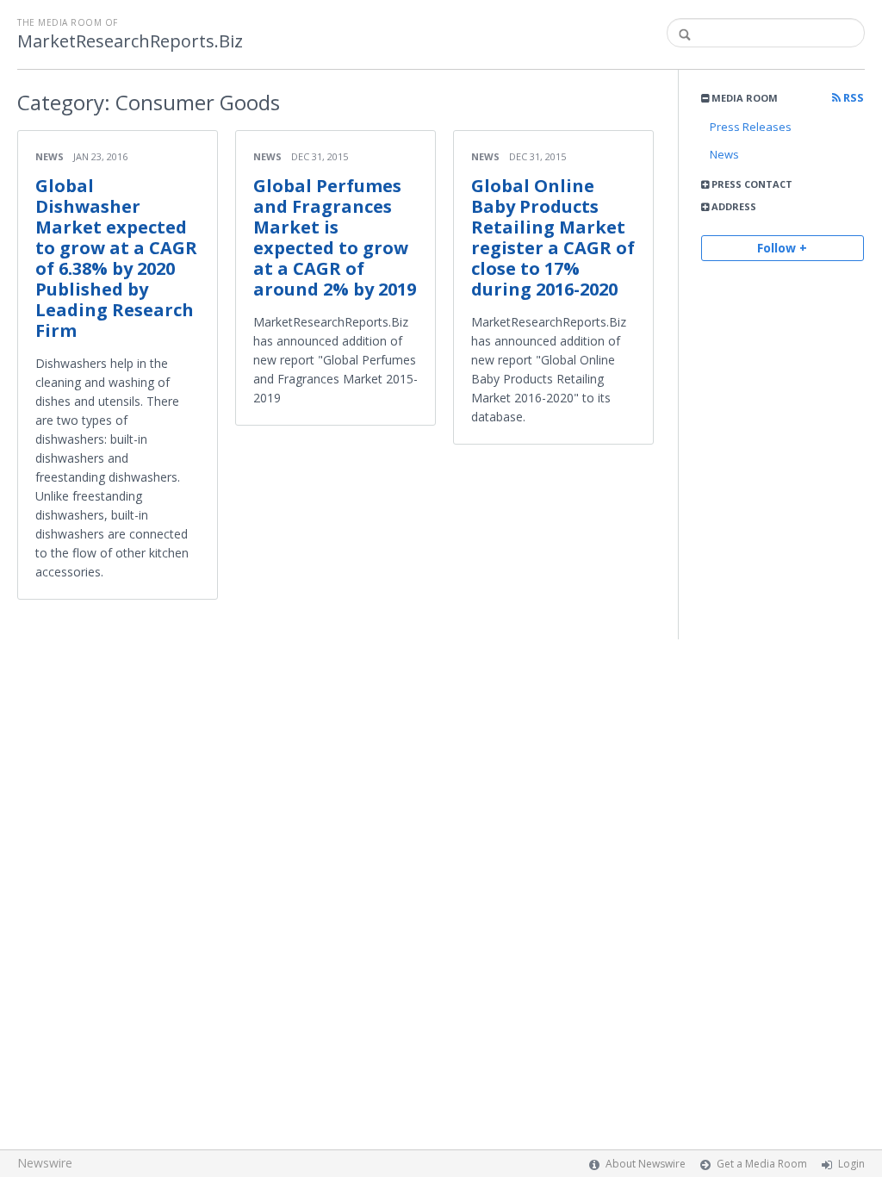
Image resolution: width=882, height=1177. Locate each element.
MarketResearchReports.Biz (130, 41)
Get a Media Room (762, 1163)
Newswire (44, 1163)
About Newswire (646, 1163)
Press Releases (751, 126)
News (724, 154)
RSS (852, 97)
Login (851, 1163)
